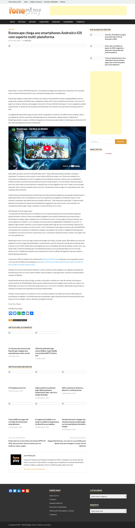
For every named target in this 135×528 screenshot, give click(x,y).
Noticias (22, 22)
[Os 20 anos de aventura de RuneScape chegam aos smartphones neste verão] (20, 333)
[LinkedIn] (121, 2)
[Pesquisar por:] (108, 141)
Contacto (62, 2)
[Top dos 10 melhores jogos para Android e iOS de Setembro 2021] (96, 35)
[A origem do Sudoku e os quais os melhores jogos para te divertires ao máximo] (47, 404)
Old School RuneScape (50, 259)
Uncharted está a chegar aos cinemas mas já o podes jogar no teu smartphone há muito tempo (74, 422)
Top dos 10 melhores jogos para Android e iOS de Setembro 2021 (115, 37)
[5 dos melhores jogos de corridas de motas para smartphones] (20, 404)
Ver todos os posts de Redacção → (35, 469)
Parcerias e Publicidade (51, 2)
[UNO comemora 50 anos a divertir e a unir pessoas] (74, 372)
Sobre (26, 2)
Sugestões (44, 22)
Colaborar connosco (36, 2)
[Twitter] (118, 2)
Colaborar (53, 514)
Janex (16, 320)
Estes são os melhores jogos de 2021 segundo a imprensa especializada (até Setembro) (114, 49)
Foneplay (80, 22)
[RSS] (126, 2)
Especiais (56, 22)
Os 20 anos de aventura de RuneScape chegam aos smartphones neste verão (19, 350)
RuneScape (22, 320)
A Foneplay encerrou (17, 388)
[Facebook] (115, 2)
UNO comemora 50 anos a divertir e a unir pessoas (72, 389)
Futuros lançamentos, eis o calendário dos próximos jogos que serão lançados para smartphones (115, 61)
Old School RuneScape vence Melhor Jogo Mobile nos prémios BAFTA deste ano (46, 352)
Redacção (28, 40)
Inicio (12, 22)
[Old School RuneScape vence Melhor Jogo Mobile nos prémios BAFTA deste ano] (47, 333)
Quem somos (54, 496)
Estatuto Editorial (55, 503)
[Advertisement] (88, 10)
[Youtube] (123, 2)
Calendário (68, 22)
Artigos (32, 22)
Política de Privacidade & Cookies (61, 511)
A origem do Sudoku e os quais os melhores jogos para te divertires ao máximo (47, 421)
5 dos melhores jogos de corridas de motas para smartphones (18, 421)
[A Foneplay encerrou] (20, 372)
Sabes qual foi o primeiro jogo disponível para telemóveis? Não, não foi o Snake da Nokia (46, 391)
